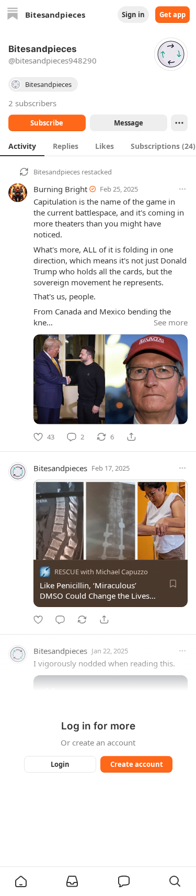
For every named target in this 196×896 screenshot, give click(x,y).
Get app (172, 14)
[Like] (38, 619)
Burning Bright (60, 189)
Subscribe (46, 123)
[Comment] (60, 619)
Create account (136, 764)
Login (60, 764)
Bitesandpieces (56, 171)
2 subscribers (32, 103)
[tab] (22, 145)
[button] (21, 881)
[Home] (12, 14)
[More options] (182, 189)
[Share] (131, 436)
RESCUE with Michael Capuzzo (101, 571)
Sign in (133, 14)
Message (128, 123)
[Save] (173, 583)
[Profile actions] (179, 123)
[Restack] (82, 619)
